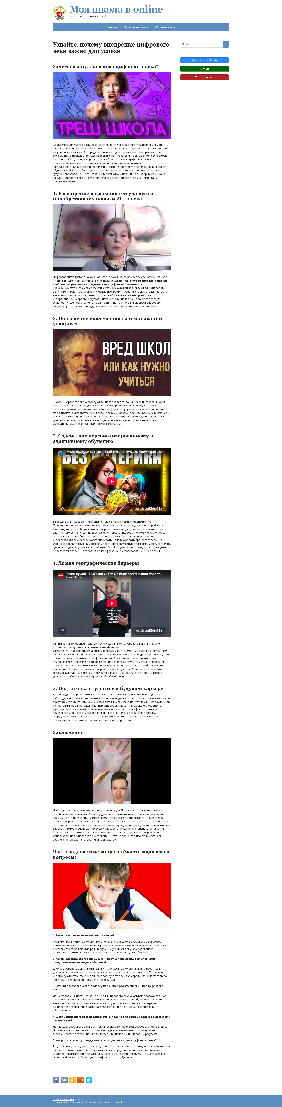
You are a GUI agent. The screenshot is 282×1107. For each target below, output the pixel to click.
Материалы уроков (136, 27)
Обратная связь (165, 27)
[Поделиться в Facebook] (56, 1080)
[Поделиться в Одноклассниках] (72, 1080)
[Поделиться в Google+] (80, 1080)
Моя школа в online (116, 9)
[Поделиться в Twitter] (89, 1080)
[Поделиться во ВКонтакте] (64, 1080)
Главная (112, 27)
